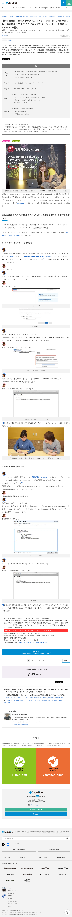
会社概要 (10, 898)
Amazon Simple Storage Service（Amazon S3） (41, 256)
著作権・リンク (12, 890)
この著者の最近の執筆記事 (20, 725)
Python (52, 8)
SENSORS (20, 203)
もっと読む (7, 702)
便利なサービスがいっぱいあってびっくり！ (28, 100)
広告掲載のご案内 (54, 850)
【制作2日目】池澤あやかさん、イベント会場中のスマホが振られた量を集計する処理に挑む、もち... (35, 698)
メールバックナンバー (37, 805)
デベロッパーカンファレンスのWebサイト (33, 642)
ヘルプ (9, 888)
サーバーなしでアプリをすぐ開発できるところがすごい (31, 97)
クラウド (4, 40)
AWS (10, 40)
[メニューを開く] (3, 3)
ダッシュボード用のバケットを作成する (27, 74)
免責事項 (10, 896)
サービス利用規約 (12, 901)
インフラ (30, 8)
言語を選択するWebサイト (41, 477)
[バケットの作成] (36, 296)
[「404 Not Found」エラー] (36, 585)
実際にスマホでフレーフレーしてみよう (26, 89)
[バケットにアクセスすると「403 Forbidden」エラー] (36, 403)
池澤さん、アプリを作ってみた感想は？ (26, 94)
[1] (3, 423)
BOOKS (60, 857)
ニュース (5, 857)
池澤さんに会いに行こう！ (22, 103)
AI (8, 8)
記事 (21, 857)
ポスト (7, 59)
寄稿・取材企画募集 (19, 850)
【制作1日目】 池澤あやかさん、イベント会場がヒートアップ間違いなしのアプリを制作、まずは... (34, 700)
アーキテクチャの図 (13, 235)
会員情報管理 (11, 893)
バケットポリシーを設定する (23, 77)
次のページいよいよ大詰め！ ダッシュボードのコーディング (36, 652)
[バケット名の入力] (36, 316)
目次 (36, 66)
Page (6, 83)
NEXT (65, 660)
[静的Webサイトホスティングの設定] (36, 359)
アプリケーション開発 (18, 8)
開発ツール (59, 8)
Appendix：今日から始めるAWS (23, 108)
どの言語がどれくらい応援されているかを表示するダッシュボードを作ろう (36, 72)
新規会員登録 (36, 809)
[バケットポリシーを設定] (36, 537)
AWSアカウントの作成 (21, 114)
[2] (3, 605)
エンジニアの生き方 (41, 8)
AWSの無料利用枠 (20, 111)
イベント (42, 857)
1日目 (11, 256)
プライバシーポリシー (13, 903)
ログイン (37, 814)
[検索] (3, 7)
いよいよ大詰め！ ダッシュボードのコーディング (28, 83)
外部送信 (10, 906)
